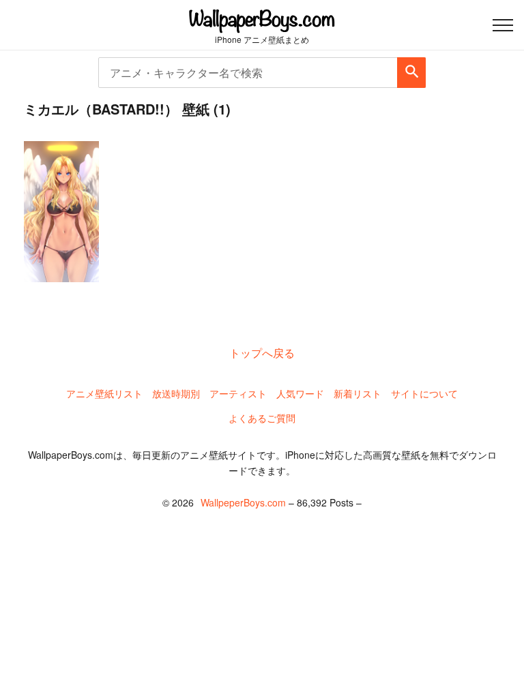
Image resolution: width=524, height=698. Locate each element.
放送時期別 (176, 393)
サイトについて (424, 393)
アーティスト (238, 393)
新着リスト (357, 393)
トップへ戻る (262, 353)
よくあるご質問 (262, 418)
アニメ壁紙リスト (104, 393)
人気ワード (300, 393)
